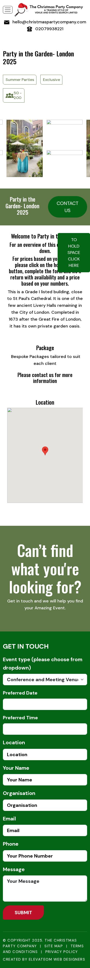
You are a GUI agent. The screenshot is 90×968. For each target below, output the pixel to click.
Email (9, 818)
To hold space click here (73, 252)
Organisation (19, 793)
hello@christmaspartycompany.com (48, 22)
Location (14, 742)
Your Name (16, 768)
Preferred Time (20, 718)
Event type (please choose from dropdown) (42, 663)
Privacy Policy (61, 951)
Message (14, 869)
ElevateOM (40, 959)
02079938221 (48, 29)
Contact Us (67, 206)
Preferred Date (20, 693)
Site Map (53, 946)
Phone (10, 844)
